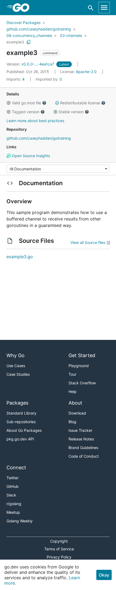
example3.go (19, 256)
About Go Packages (24, 430)
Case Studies (18, 374)
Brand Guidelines (83, 447)
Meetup (13, 512)
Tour (72, 374)
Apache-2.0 (86, 71)
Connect (16, 467)
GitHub (12, 486)
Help (73, 391)
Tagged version (25, 111)
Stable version (71, 111)
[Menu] (58, 169)
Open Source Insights (30, 155)
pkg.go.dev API (20, 439)
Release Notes (81, 439)
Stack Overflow (82, 383)
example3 (15, 42)
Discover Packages (23, 22)
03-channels (71, 35)
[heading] (22, 7)
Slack (11, 495)
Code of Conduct (84, 456)
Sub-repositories (21, 421)
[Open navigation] (104, 7)
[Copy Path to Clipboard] (28, 42)
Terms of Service (59, 549)
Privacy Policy (59, 557)
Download (77, 413)
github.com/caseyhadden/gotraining (38, 29)
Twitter (12, 477)
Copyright (59, 541)
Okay (104, 575)
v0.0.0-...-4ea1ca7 (30, 64)
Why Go (15, 355)
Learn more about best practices (35, 120)
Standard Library (21, 413)
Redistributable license (80, 103)
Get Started (82, 355)
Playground (79, 365)
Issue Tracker (80, 430)
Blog (72, 421)
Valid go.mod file (26, 103)
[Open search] (90, 8)
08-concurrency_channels (29, 35)
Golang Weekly (19, 521)
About (75, 403)
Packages (17, 403)
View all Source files (87, 242)
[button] (8, 103)
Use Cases (15, 365)
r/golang (13, 503)
